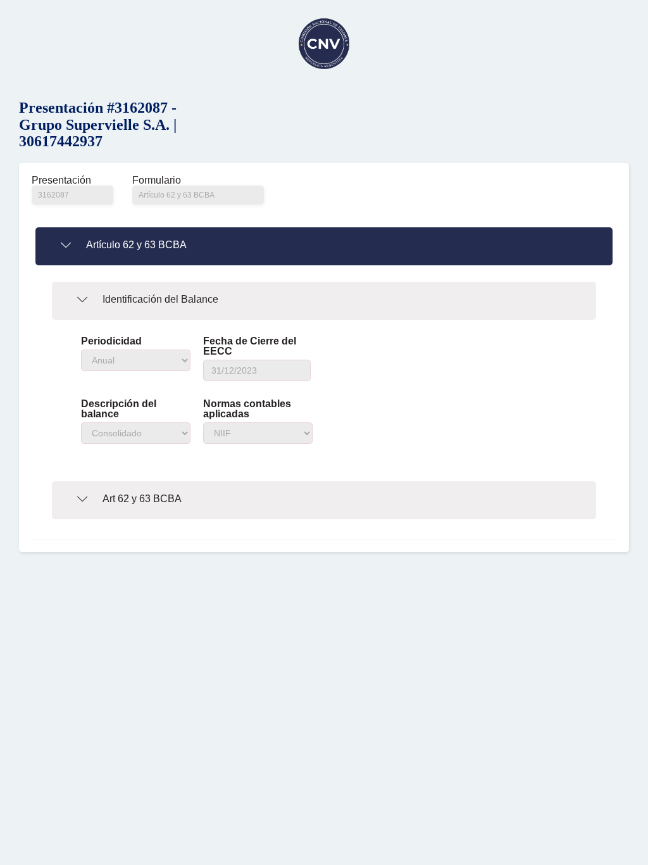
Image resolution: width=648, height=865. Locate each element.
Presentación (61, 180)
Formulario (156, 180)
